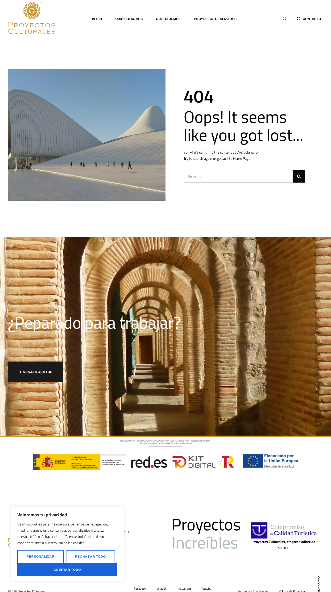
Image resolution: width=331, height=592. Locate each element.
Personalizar (41, 556)
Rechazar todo (90, 556)
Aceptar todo (67, 570)
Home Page (241, 158)
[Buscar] (299, 176)
